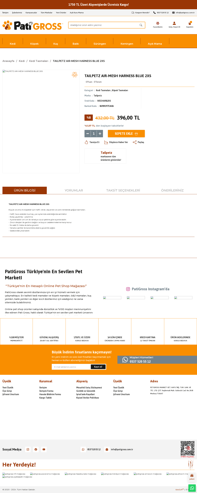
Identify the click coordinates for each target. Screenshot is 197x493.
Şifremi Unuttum (10, 394)
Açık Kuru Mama (77, 13)
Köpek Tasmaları (120, 90)
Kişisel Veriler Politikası (87, 397)
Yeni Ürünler (61, 13)
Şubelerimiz (17, 13)
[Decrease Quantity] (87, 133)
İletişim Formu (46, 391)
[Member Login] (174, 23)
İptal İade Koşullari (85, 394)
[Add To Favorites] (75, 75)
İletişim (5, 13)
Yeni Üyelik (7, 387)
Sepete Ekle (124, 133)
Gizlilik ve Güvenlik (85, 391)
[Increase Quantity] (100, 133)
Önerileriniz (172, 190)
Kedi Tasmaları (103, 90)
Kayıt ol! (98, 367)
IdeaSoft (179, 489)
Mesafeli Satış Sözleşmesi (89, 387)
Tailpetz (98, 95)
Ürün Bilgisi (24, 190)
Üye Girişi (7, 391)
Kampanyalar (31, 13)
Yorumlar (74, 190)
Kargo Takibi (45, 397)
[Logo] (32, 25)
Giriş (170, 27)
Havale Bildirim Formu (50, 394)
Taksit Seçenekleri (123, 190)
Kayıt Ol (177, 27)
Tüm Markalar (46, 13)
